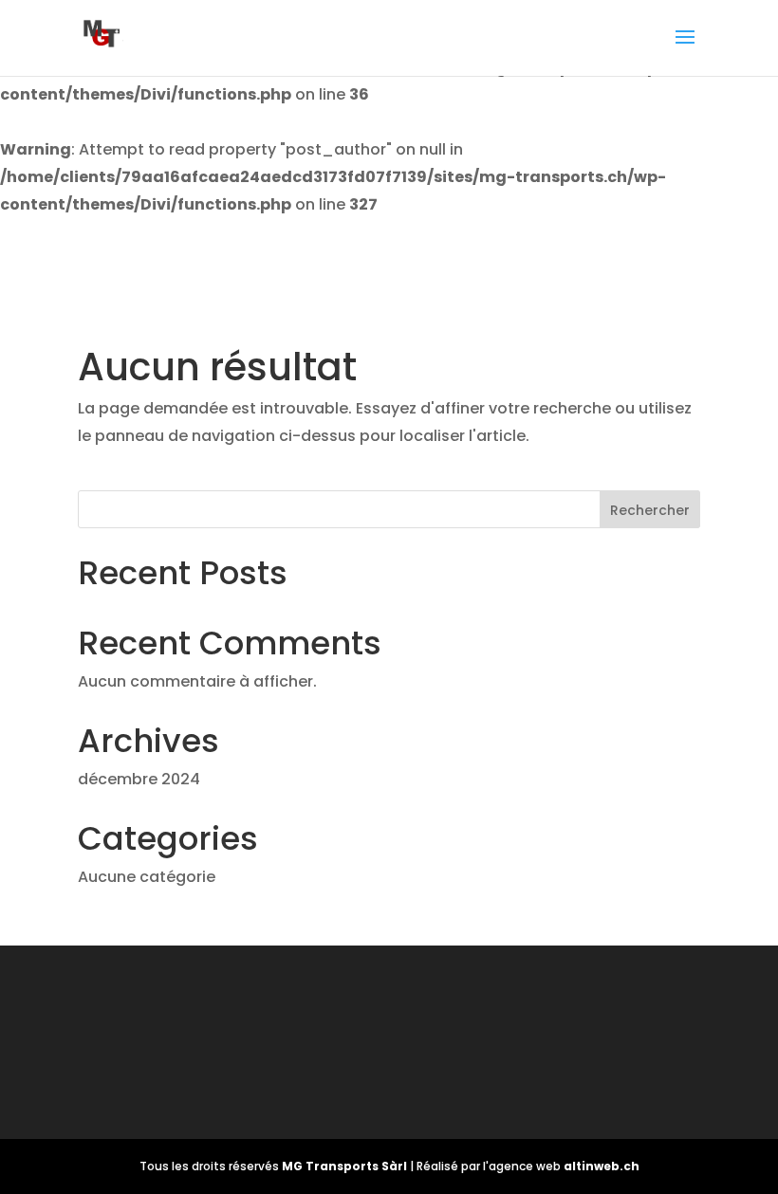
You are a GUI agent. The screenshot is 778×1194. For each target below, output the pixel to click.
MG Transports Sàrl (346, 1166)
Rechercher (650, 510)
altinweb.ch (601, 1166)
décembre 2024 (139, 779)
